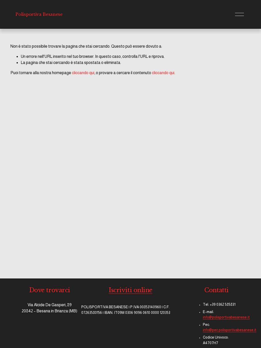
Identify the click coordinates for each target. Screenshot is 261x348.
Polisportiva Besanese (39, 14)
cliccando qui (83, 73)
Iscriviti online (130, 290)
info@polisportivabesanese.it (226, 317)
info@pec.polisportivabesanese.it (229, 330)
